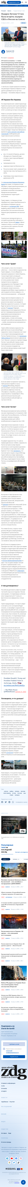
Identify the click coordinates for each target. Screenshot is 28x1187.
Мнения (3, 1114)
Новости (4, 1097)
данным (5, 386)
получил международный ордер (12, 560)
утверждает (20, 571)
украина (16, 859)
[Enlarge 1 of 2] (11, 762)
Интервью (4, 1133)
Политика (4, 1138)
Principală (3, 11)
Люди (9, 1133)
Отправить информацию (8, 1083)
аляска (6, 791)
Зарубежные (9, 897)
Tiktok (18, 1162)
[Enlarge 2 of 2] (25, 762)
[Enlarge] (25, 355)
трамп (11, 795)
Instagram (20, 1158)
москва (23, 791)
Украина (17, 795)
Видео (3, 1121)
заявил (17, 222)
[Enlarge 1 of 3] (11, 234)
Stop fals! (12, 1101)
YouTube (11, 1158)
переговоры (7, 793)
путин (14, 793)
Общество (4, 1129)
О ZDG (3, 1086)
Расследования (6, 1106)
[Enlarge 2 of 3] (25, 234)
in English (3, 1091)
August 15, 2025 (20, 692)
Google (9, 1162)
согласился (9, 753)
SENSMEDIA (16, 1182)
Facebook (16, 1158)
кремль (17, 791)
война (11, 791)
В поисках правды (6, 1142)
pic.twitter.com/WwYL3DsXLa (14, 685)
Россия (20, 793)
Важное (9, 11)
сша (24, 793)
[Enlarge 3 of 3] (25, 243)
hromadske (11, 57)
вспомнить (17, 451)
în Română (4, 1088)
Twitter (14, 1162)
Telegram (7, 1158)
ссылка (5, 829)
